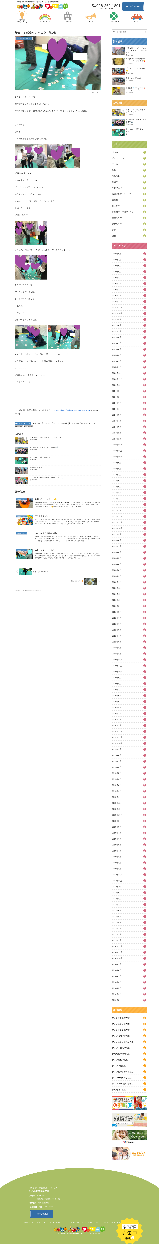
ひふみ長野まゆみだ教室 (122, 1072)
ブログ (66, 1222)
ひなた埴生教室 (119, 1090)
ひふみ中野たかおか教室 (122, 1084)
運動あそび (29, 427)
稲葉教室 (19, 427)
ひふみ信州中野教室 (121, 1036)
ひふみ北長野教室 (120, 1060)
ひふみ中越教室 (119, 1066)
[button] (145, 32)
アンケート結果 (87, 1222)
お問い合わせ (135, 6)
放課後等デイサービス (23, 423)
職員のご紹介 (75, 1222)
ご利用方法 (58, 1222)
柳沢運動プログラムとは (32, 1222)
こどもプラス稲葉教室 (60, 423)
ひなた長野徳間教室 (121, 1054)
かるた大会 (47, 423)
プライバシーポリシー (109, 1222)
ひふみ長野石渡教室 (121, 1018)
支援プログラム (47, 1222)
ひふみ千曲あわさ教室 (122, 1078)
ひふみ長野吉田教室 (121, 1024)
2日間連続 (37, 423)
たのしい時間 (75, 423)
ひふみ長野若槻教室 (121, 1030)
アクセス (97, 1222)
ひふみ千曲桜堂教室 (121, 1048)
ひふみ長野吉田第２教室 (122, 1042)
